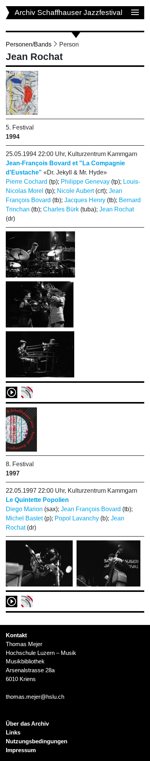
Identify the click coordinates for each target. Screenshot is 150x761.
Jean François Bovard (91, 509)
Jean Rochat (116, 209)
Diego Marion (24, 509)
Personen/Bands (29, 44)
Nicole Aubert (75, 191)
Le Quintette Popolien (37, 500)
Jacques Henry (84, 200)
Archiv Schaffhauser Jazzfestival (68, 12)
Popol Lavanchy (77, 518)
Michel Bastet (24, 518)
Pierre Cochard (26, 181)
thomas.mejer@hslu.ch (35, 696)
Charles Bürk (61, 209)
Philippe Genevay (85, 181)
